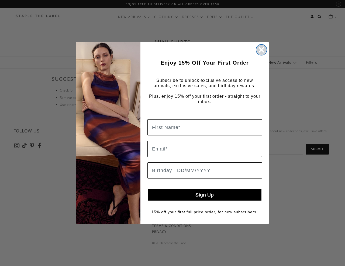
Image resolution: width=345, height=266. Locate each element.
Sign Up (204, 195)
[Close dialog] (261, 49)
